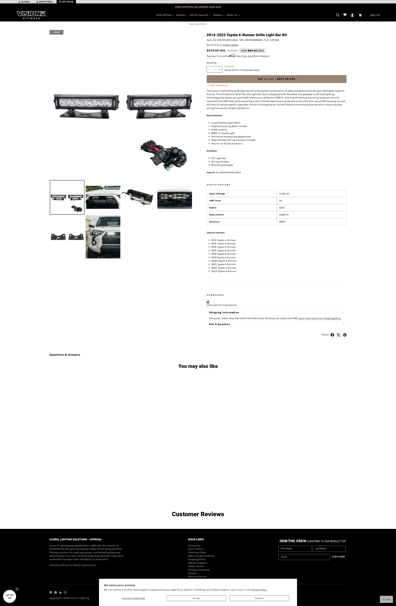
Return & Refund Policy (201, 555)
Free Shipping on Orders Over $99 (198, 6)
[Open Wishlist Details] (345, 15)
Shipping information (224, 312)
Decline (259, 598)
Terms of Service (197, 576)
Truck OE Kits (200, 24)
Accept (196, 598)
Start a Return (196, 548)
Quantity (211, 62)
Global (25, 1)
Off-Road (68, 1)
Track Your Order (197, 552)
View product (87, 487)
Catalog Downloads (199, 569)
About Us (232, 15)
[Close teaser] (17, 589)
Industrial (46, 1)
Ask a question (219, 324)
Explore (181, 15)
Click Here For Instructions (222, 305)
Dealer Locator (196, 566)
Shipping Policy (196, 559)
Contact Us (194, 545)
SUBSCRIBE (338, 556)
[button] (9, 596)
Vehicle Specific (199, 15)
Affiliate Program (197, 562)
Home (191, 24)
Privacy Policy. (259, 589)
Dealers (218, 15)
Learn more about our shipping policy (320, 318)
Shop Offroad (164, 15)
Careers (192, 573)
